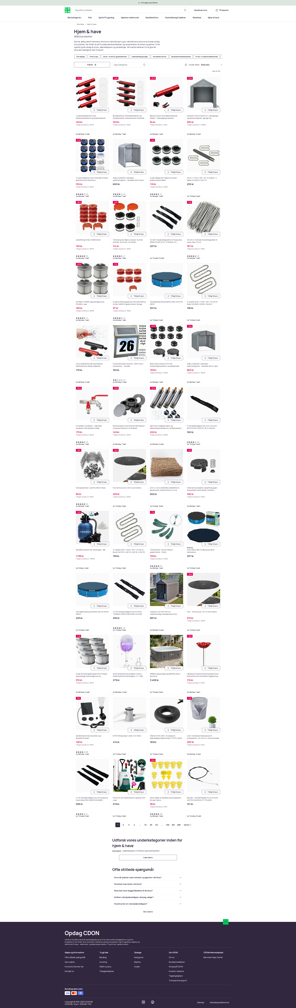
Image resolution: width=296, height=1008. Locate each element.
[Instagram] (143, 1002)
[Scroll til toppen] (225, 922)
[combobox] (131, 10)
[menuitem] (74, 17)
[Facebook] (152, 1002)
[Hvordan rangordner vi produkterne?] (186, 65)
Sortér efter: (194, 64)
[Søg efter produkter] (185, 10)
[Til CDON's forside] (67, 10)
